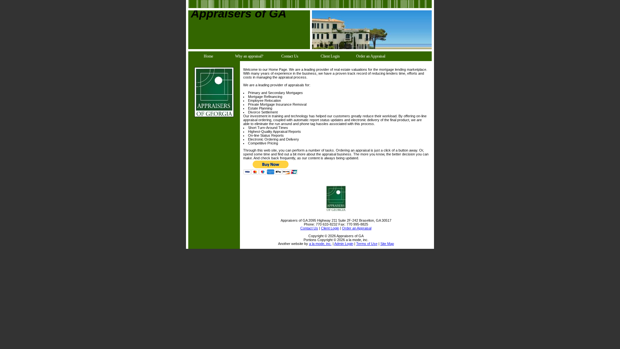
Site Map (387, 244)
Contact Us (289, 56)
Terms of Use (366, 244)
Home (208, 56)
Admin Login (343, 244)
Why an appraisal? (249, 56)
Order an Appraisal (370, 56)
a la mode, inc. (320, 244)
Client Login (330, 56)
